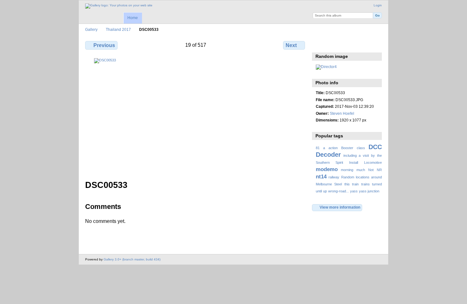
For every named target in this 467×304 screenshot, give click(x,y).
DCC (375, 146)
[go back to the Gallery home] (118, 6)
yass (354, 191)
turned (377, 184)
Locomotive (373, 162)
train (355, 184)
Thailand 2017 (118, 29)
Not (371, 170)
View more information (340, 207)
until (319, 191)
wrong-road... (338, 191)
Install (353, 162)
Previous (104, 45)
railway (333, 177)
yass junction (369, 191)
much (360, 170)
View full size (319, 44)
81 (318, 148)
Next (291, 45)
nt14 (321, 177)
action (333, 148)
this (347, 184)
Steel (338, 184)
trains (365, 184)
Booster (347, 148)
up (325, 191)
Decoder (328, 154)
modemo (327, 169)
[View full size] (195, 115)
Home (132, 18)
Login (378, 5)
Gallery (91, 29)
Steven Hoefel (342, 113)
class (361, 148)
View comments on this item (333, 44)
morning (347, 170)
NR (379, 170)
